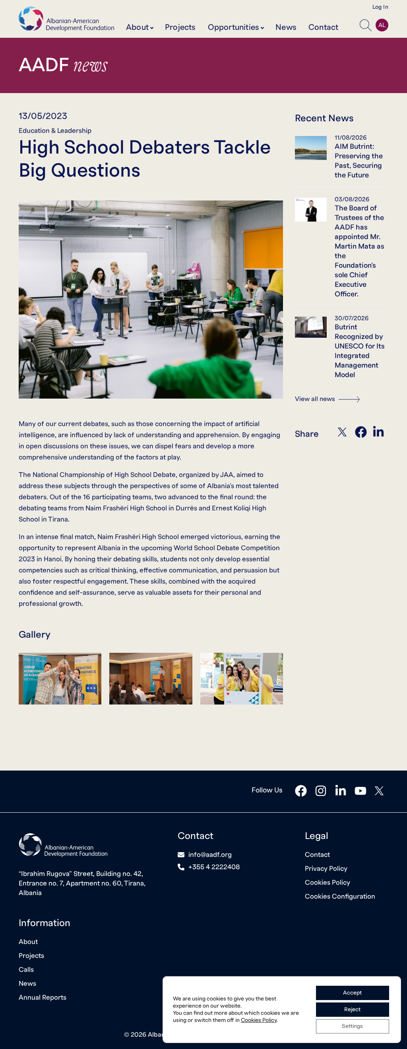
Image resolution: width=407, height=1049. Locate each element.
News (286, 27)
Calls (26, 969)
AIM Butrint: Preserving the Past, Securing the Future (359, 161)
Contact (323, 27)
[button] (366, 25)
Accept (352, 993)
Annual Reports (42, 997)
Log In (380, 7)
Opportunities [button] (234, 27)
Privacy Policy (326, 868)
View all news (316, 399)
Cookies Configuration (340, 896)
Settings (352, 1026)
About (28, 941)
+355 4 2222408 (214, 867)
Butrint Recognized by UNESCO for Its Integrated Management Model (360, 351)
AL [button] (382, 25)
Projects (180, 27)
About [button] (137, 27)
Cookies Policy (327, 882)
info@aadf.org (210, 854)
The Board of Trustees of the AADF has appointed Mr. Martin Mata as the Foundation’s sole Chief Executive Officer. (359, 251)
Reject (352, 1009)
